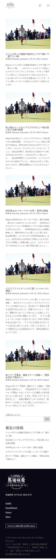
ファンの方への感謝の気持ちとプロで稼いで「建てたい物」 (27, 55)
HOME (8, 503)
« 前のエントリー (13, 415)
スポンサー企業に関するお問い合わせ (21, 526)
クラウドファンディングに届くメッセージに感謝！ (27, 289)
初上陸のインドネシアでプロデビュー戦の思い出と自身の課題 (27, 128)
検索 (47, 419)
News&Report (11, 508)
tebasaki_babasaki (20, 59)
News (8, 517)
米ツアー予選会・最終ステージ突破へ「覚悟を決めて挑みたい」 (27, 376)
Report (45, 59)
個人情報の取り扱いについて (18, 554)
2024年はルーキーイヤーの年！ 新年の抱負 (27, 211)
